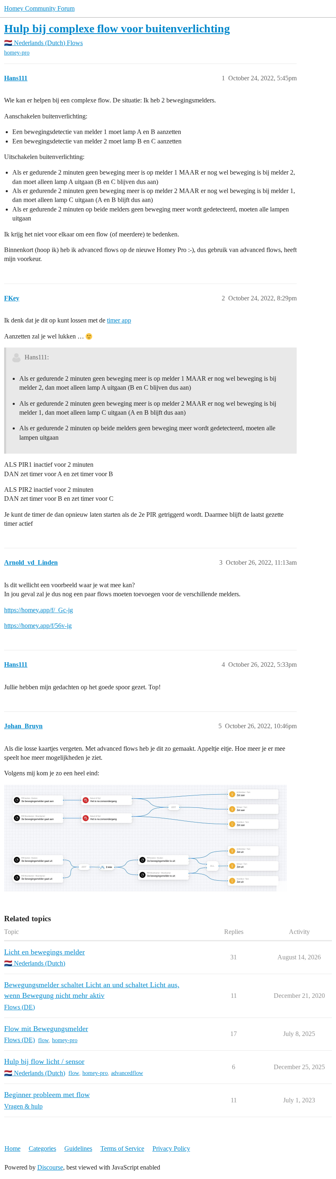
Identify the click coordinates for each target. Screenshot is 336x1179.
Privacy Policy (171, 1148)
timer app (119, 320)
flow (43, 1040)
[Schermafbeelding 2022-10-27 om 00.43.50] (145, 838)
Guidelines (78, 1148)
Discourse (50, 1167)
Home (12, 1148)
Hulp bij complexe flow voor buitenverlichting (117, 28)
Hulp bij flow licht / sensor (44, 1061)
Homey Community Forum (39, 8)
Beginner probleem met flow (47, 1094)
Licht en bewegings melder (44, 952)
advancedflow (127, 1073)
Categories (42, 1148)
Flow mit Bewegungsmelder (46, 1029)
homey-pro (17, 53)
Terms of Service (122, 1148)
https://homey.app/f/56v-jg (38, 625)
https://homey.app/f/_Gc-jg (38, 610)
